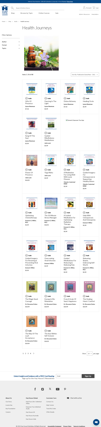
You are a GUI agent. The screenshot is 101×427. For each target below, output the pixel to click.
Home (4, 21)
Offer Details (50, 412)
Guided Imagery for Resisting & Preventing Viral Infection (31, 261)
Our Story (9, 401)
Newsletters (95, 14)
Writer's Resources (84, 14)
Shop (9, 21)
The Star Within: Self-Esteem (50, 335)
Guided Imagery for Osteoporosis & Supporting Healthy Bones (89, 176)
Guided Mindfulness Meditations (49, 138)
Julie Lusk (47, 143)
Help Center (50, 405)
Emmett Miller (87, 223)
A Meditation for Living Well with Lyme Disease (69, 175)
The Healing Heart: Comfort (89, 300)
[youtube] (57, 389)
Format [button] (4, 45)
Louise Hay (9, 405)
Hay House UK (30, 412)
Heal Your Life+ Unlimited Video (34, 402)
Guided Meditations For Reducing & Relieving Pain (70, 261)
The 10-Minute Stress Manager (50, 216)
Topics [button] (4, 48)
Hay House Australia (32, 415)
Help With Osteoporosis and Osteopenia (89, 217)
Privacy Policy (67, 426)
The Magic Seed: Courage (31, 300)
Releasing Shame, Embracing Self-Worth (89, 261)
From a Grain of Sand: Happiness (70, 300)
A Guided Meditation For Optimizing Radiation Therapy (69, 219)
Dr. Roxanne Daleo (31, 304)
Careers (8, 412)
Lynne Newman (30, 106)
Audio (16, 21)
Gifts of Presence (29, 102)
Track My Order (51, 408)
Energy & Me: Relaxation (49, 300)
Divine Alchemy (70, 101)
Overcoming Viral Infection (50, 259)
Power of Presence (29, 173)
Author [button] (4, 42)
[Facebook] (35, 389)
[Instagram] (42, 389)
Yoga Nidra (48, 172)
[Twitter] (50, 389)
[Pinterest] (65, 389)
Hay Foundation (10, 408)
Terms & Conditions (79, 426)
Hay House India (31, 419)
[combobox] (37, 8)
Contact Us (49, 401)
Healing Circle (88, 101)
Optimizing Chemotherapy (31, 216)
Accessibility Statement (54, 426)
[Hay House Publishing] (4, 10)
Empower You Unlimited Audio (33, 407)
